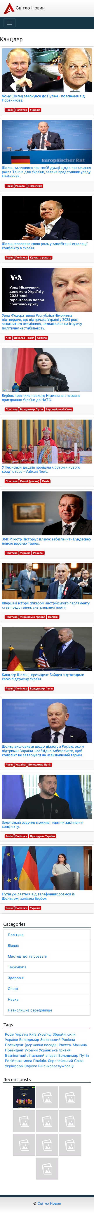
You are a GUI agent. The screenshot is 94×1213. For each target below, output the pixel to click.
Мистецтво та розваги (27, 956)
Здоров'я (16, 978)
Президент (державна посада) (31, 1045)
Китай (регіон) (29, 481)
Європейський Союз (59, 409)
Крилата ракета (40, 257)
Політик (53, 616)
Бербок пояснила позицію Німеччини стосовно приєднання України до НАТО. (41, 398)
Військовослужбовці (56, 1066)
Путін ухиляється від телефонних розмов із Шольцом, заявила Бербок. (38, 896)
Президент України (42, 836)
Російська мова (18, 1060)
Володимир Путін (31, 409)
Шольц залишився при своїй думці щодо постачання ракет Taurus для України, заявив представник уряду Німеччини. (46, 172)
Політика (21, 109)
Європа (42, 337)
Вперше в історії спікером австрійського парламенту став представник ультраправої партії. (46, 605)
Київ (8, 337)
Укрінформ (14, 1066)
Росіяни (68, 1039)
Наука (13, 999)
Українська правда (32, 616)
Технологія (17, 967)
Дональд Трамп (24, 337)
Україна (35, 109)
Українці (45, 1034)
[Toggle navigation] (9, 22)
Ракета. (20, 185)
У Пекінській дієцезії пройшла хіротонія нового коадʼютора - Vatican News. (41, 469)
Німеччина (35, 185)
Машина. (80, 1045)
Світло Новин (29, 8)
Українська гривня (55, 1050)
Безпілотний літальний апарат (31, 1055)
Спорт (13, 988)
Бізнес (13, 945)
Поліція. (40, 1060)
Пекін (45, 481)
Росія (9, 109)
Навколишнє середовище (30, 1010)
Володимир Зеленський (40, 1039)
